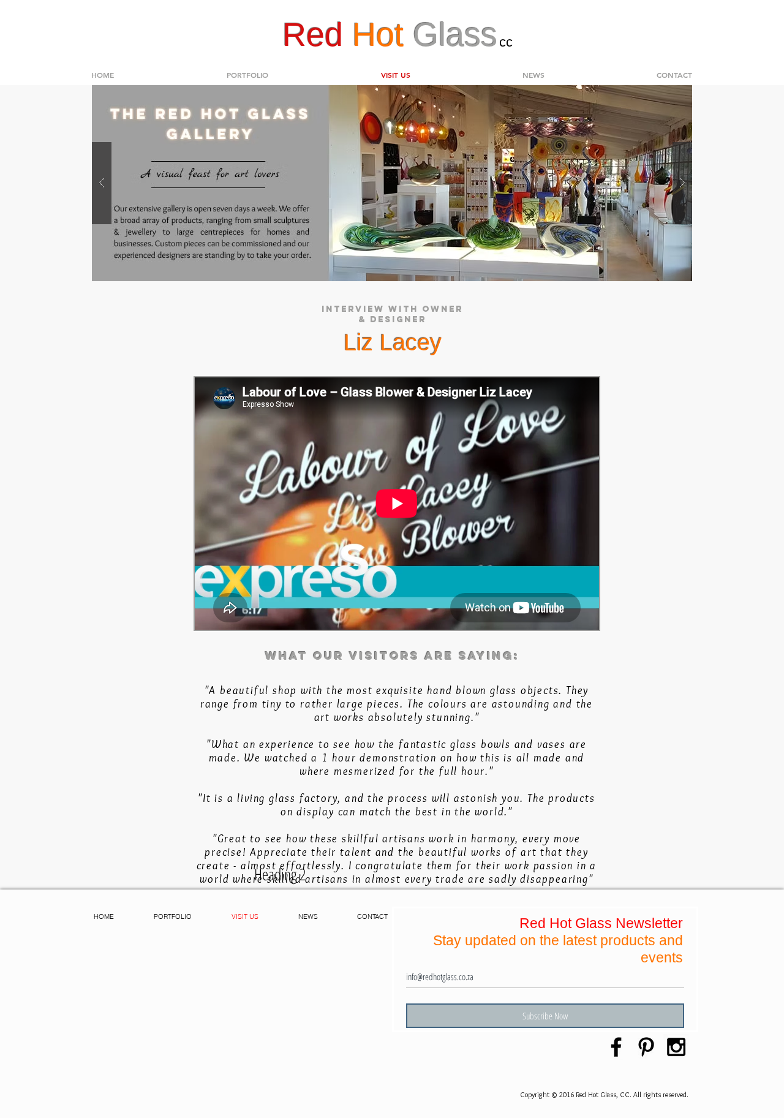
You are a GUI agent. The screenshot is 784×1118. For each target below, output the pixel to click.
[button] (247, 75)
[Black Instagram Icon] (676, 1047)
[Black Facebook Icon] (616, 1047)
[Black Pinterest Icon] (646, 1047)
